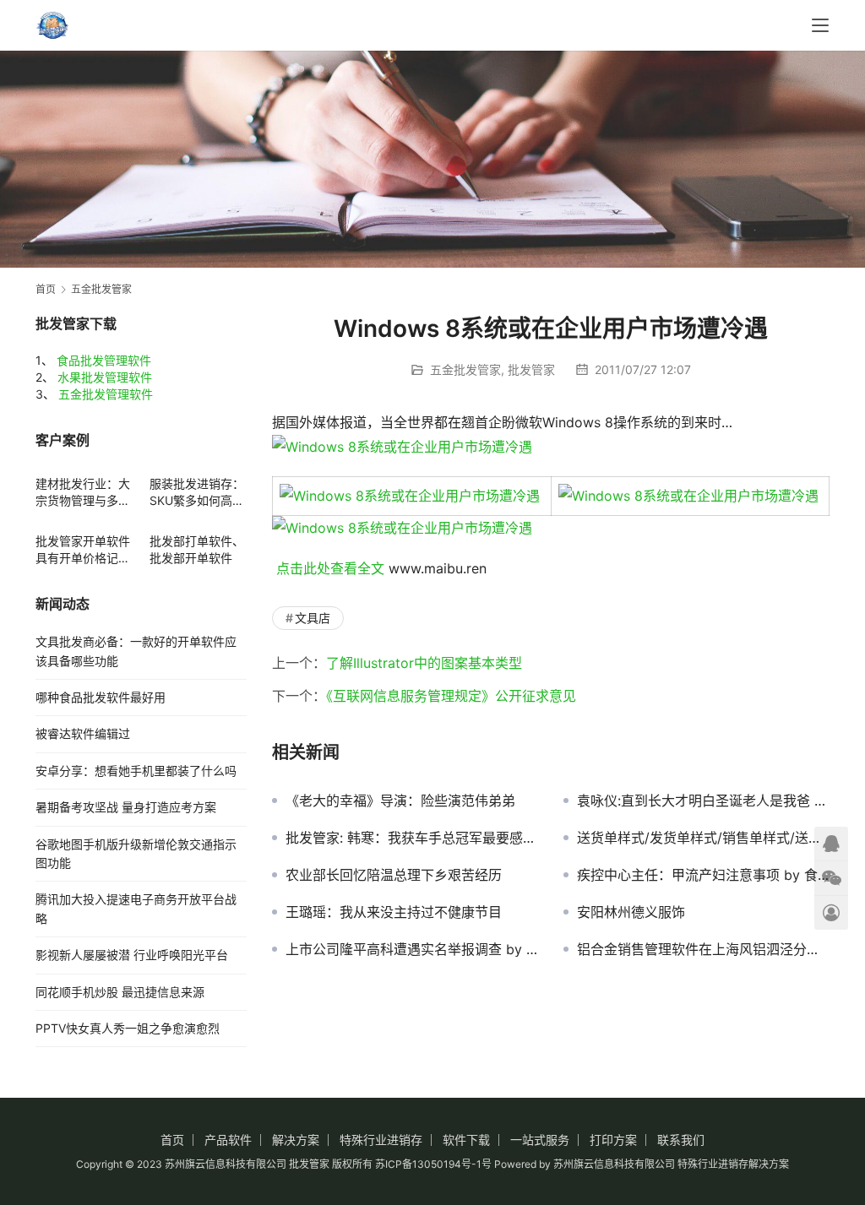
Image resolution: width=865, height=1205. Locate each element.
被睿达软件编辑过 (82, 733)
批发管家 (531, 369)
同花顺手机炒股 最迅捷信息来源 (119, 992)
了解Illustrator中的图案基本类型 (424, 662)
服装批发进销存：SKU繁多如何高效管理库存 (197, 492)
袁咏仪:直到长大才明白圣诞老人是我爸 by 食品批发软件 (703, 800)
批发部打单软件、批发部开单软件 (197, 549)
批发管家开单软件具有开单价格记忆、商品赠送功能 (82, 550)
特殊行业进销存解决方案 (733, 1164)
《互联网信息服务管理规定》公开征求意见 (451, 695)
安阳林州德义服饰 (631, 912)
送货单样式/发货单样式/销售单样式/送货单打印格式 (703, 837)
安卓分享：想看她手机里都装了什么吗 (136, 770)
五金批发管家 (465, 369)
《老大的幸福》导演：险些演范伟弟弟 (400, 800)
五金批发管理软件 (105, 394)
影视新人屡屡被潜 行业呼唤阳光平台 (131, 954)
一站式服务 (539, 1139)
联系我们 (681, 1139)
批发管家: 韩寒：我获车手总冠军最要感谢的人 (412, 837)
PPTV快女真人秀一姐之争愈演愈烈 (127, 1028)
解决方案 (295, 1139)
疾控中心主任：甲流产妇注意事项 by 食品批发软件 (703, 874)
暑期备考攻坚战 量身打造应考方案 (125, 807)
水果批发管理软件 (104, 377)
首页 (45, 289)
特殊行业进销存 (381, 1139)
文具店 (312, 618)
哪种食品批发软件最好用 (100, 697)
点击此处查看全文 (330, 568)
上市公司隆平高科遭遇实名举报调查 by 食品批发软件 (412, 949)
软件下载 (466, 1139)
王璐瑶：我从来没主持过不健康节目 (394, 912)
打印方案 (613, 1139)
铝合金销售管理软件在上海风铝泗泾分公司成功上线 (703, 949)
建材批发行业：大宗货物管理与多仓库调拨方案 (82, 492)
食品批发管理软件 (104, 360)
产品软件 (228, 1139)
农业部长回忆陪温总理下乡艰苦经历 (394, 874)
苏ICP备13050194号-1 (428, 1164)
